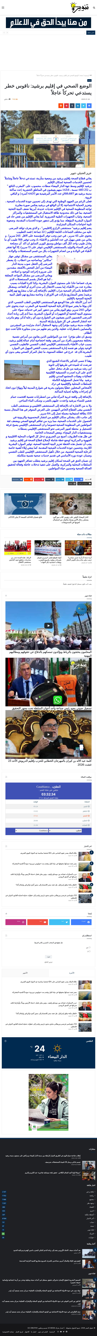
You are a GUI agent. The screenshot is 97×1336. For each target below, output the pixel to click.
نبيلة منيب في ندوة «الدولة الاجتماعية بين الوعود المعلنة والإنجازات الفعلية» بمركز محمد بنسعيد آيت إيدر (44, 1291)
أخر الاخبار (90, 1218)
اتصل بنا (33, 1332)
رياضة (92, 1196)
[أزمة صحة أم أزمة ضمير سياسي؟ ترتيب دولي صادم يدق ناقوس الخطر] (78, 547)
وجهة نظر (90, 1203)
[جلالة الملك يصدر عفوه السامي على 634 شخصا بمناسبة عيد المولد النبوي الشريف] (85, 856)
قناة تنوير (91, 1230)
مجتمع (92, 1199)
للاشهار (27, 1332)
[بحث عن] (94, 8)
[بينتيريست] (66, 105)
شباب (92, 1222)
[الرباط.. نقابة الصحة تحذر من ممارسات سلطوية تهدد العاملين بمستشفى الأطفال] (17, 547)
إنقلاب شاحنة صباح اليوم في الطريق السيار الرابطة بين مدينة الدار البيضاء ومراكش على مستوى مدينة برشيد (42, 1156)
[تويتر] (83, 105)
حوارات (91, 1237)
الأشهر (25, 973)
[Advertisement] (48, 52)
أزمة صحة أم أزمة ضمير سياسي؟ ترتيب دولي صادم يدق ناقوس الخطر (79, 559)
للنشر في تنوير (43, 1332)
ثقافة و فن (90, 1192)
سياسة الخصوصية (8, 1332)
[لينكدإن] (77, 105)
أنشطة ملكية (89, 1215)
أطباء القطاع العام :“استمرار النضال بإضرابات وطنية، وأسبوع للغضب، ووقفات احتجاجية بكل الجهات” (49, 560)
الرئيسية (87, 75)
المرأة (92, 1234)
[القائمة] (3, 8)
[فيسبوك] (89, 105)
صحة (81, 75)
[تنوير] (80, 7)
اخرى (92, 1211)
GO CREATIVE (33, 1328)
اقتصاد (91, 1207)
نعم (87, 948)
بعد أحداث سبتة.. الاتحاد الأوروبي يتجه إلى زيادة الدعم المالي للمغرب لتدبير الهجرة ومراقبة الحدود (46, 1250)
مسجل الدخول (76, 584)
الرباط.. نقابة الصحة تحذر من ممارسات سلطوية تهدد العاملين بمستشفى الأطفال (20, 560)
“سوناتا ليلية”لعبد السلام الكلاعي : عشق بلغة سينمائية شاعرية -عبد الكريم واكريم (52, 1173)
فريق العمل (19, 1332)
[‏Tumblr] (72, 105)
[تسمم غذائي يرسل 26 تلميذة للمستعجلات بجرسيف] (88, 1165)
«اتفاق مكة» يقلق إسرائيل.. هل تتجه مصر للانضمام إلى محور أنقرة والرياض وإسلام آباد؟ (46, 885)
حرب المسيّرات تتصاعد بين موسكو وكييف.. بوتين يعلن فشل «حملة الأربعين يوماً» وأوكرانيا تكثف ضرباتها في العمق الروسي (45, 33)
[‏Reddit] (60, 105)
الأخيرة (71, 973)
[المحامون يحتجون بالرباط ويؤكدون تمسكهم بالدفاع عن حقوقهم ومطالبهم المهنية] (48, 625)
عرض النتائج (49, 962)
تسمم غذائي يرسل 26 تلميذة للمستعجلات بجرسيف (62, 1162)
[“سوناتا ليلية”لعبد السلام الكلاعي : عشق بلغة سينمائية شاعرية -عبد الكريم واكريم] (88, 1175)
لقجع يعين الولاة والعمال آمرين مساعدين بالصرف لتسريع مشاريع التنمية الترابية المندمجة (49, 1261)
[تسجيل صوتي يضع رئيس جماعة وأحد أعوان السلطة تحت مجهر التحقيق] (48, 682)
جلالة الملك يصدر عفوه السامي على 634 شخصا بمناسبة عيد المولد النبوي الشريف (48, 853)
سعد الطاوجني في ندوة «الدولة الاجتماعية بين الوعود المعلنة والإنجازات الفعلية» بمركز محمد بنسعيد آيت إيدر (43, 1312)
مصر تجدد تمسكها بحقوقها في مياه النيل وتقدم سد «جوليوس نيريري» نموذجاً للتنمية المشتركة (44, 864)
